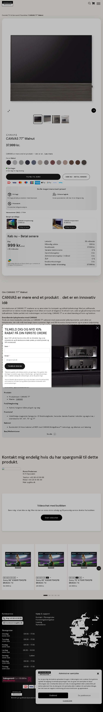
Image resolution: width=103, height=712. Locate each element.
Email (7, 356)
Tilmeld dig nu (15, 366)
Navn (6, 346)
